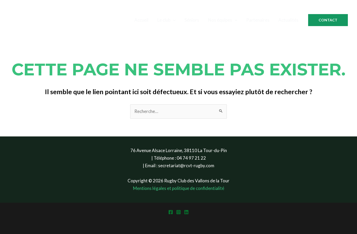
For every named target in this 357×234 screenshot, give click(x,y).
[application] (173, 20)
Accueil (141, 20)
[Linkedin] (186, 212)
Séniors (192, 20)
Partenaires (257, 20)
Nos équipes (220, 20)
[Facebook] (170, 212)
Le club (163, 20)
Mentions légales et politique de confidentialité (178, 188)
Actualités (288, 20)
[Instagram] (178, 212)
